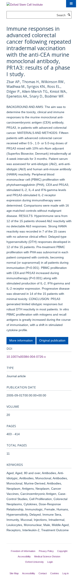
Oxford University (34, 562)
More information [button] (21, 340)
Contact (43, 573)
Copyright (62, 551)
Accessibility (24, 556)
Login (50, 562)
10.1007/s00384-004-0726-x (26, 356)
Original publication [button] (52, 340)
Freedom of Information (23, 551)
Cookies (54, 573)
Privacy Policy (46, 551)
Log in (65, 573)
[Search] (69, 15)
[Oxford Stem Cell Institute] (24, 3)
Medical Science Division (47, 556)
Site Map (14, 573)
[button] (71, 3)
